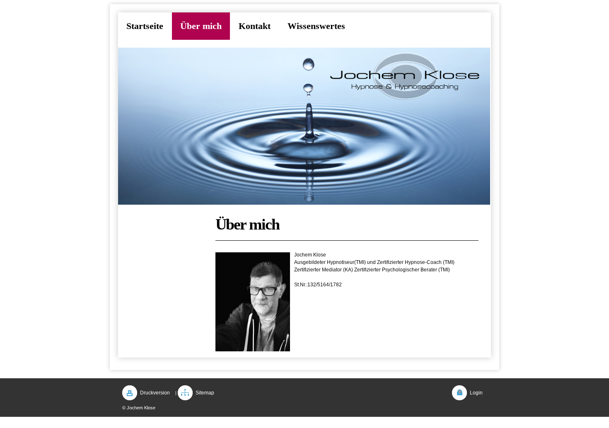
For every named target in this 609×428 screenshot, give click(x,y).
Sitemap (205, 393)
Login (476, 393)
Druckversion (155, 393)
